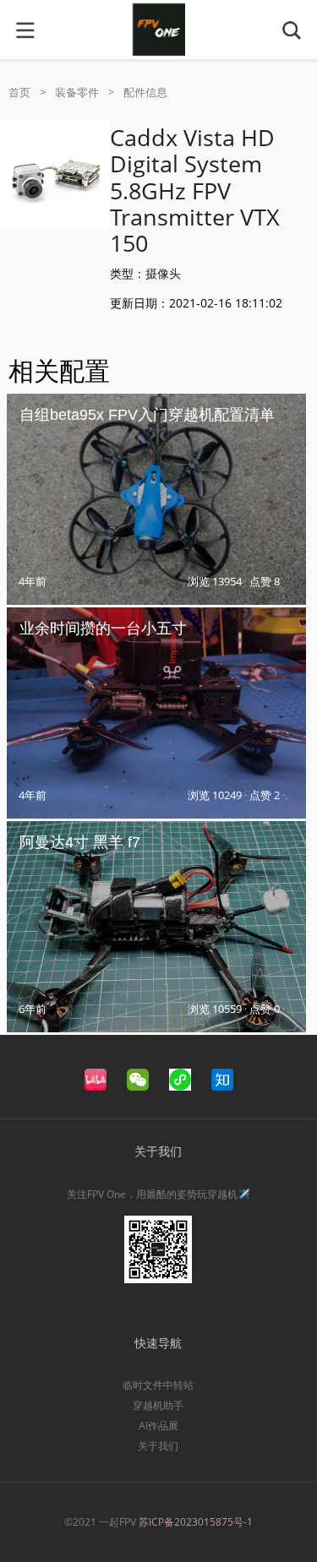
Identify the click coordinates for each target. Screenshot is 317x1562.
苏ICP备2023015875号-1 (196, 1522)
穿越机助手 (158, 1405)
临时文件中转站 (158, 1385)
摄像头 (163, 273)
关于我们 (158, 1446)
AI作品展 (158, 1425)
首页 (19, 92)
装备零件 (77, 92)
